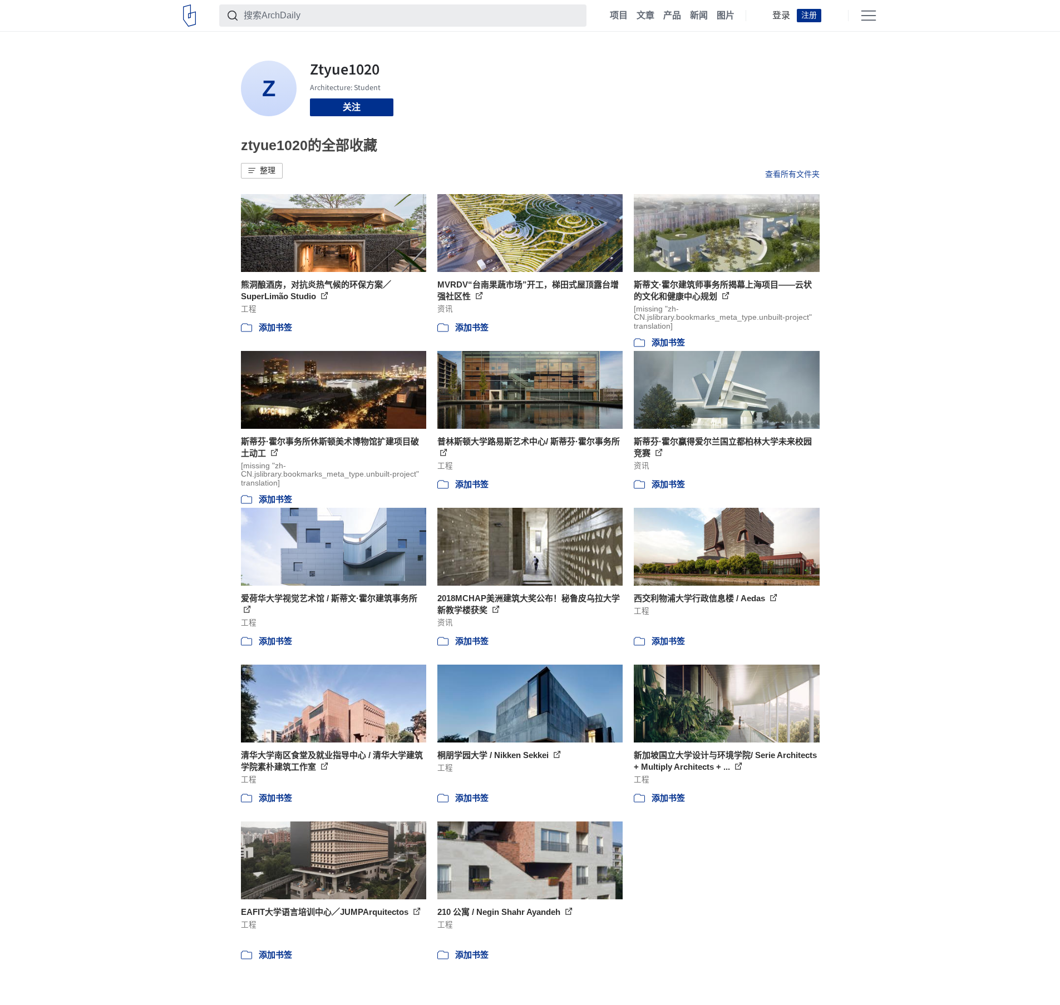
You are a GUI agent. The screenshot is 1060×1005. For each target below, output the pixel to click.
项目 (619, 15)
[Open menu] (868, 15)
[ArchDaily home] (189, 15)
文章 (645, 15)
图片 (725, 15)
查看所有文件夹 (792, 174)
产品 (672, 15)
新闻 (699, 15)
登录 (781, 15)
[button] (262, 171)
